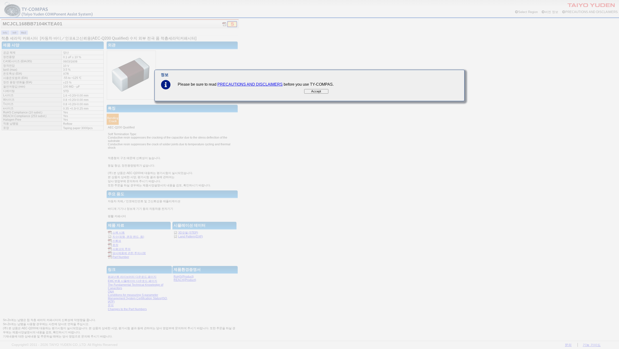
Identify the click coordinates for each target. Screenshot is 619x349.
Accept (316, 91)
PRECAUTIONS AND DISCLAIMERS (250, 84)
